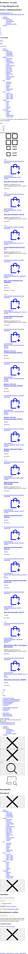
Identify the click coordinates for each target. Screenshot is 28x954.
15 (3, 127)
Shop (1, 43)
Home (1, 40)
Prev (4, 690)
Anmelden (3, 906)
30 (3, 128)
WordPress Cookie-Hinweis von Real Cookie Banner (13, 953)
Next (4, 695)
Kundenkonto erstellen (13, 909)
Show (1, 123)
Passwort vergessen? (11, 906)
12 (3, 126)
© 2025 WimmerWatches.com (7, 724)
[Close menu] (12, 743)
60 (3, 130)
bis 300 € (6, 479)
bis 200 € (6, 178)
